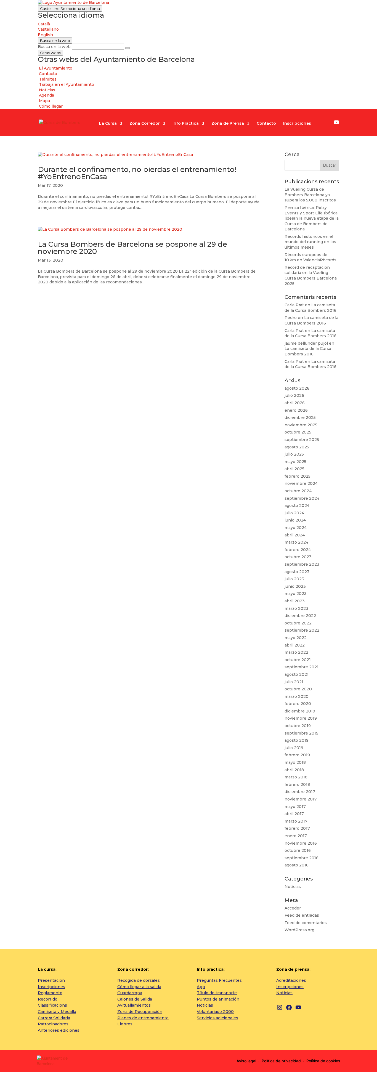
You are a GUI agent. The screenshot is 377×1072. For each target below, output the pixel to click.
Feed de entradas (302, 915)
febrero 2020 (298, 703)
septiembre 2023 (302, 564)
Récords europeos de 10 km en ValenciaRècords (310, 257)
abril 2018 (294, 769)
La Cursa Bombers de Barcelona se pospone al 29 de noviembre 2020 (132, 248)
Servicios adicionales (217, 1017)
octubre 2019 (298, 725)
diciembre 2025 (300, 417)
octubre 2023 (298, 556)
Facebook (328, 123)
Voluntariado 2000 (215, 1011)
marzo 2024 (296, 542)
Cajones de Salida (134, 999)
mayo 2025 (295, 461)
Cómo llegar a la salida (139, 986)
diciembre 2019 (300, 711)
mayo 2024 (296, 527)
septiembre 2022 (302, 630)
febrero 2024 (298, 549)
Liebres (124, 1024)
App (201, 986)
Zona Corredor (144, 123)
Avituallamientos (134, 1005)
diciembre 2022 (300, 615)
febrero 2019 (297, 754)
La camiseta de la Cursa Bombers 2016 (310, 307)
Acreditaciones (291, 980)
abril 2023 (295, 600)
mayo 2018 (295, 762)
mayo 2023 (296, 593)
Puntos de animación (218, 999)
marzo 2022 (296, 652)
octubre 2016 (298, 850)
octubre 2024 (298, 490)
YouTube (336, 122)
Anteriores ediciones (58, 1030)
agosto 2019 (297, 740)
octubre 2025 (298, 432)
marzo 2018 (296, 777)
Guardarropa (129, 992)
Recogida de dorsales (138, 980)
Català (44, 24)
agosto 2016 (297, 865)
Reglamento (50, 992)
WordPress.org (299, 929)
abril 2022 (295, 645)
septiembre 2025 (302, 439)
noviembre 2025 (301, 424)
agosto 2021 (297, 674)
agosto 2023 (297, 571)
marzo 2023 (296, 608)
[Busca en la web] (127, 48)
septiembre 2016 (301, 857)
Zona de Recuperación (139, 1011)
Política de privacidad (281, 1060)
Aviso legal (246, 1060)
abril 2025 (294, 468)
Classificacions (52, 1005)
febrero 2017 (297, 828)
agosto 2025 (297, 447)
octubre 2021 (298, 659)
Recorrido (47, 999)
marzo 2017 (296, 821)
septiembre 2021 (301, 666)
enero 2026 (296, 410)
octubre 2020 (298, 689)
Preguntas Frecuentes (219, 980)
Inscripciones (297, 123)
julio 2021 (294, 681)
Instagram (320, 123)
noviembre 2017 (301, 799)
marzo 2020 (297, 696)
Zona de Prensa (227, 123)
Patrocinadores (53, 1024)
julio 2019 (294, 747)
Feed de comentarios (306, 922)
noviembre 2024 (301, 483)
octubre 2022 (298, 623)
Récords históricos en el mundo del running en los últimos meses (310, 242)
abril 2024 (295, 535)
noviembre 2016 (301, 843)
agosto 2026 (297, 388)
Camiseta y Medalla (57, 1011)
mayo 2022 (296, 637)
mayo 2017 (295, 806)
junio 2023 (295, 586)
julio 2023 (294, 578)
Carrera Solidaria (54, 1017)
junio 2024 (295, 520)
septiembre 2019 (301, 733)
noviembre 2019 (301, 718)
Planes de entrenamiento (143, 1017)
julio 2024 (294, 512)
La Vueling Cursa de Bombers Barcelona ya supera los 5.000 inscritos (310, 195)
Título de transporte (217, 992)
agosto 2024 (297, 505)
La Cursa (108, 123)
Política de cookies (323, 1060)
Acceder (293, 908)
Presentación (51, 980)
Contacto (266, 123)
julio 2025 (294, 454)
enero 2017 (296, 835)
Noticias (293, 886)
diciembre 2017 (300, 791)
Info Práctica (185, 123)
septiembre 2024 (302, 498)
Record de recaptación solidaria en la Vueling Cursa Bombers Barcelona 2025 (311, 275)
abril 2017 (294, 813)
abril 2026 (295, 402)
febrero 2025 (297, 476)
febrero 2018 (297, 784)
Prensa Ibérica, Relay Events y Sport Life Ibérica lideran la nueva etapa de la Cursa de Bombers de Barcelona (312, 218)
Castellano (70, 8)
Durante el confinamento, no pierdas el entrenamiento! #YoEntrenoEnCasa (137, 173)
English (45, 34)
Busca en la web (54, 46)
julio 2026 (294, 395)
